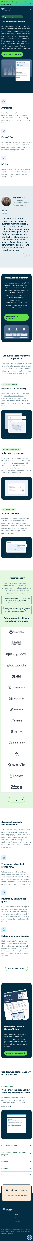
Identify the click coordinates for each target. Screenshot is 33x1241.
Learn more (5, 1107)
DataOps (18, 307)
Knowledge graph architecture (12, 317)
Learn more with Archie (11, 54)
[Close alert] (31, 3)
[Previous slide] (25, 255)
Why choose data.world (16, 968)
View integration (15, 800)
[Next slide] (29, 255)
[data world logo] (7, 9)
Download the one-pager (14, 1053)
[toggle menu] (31, 9)
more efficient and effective (13, 396)
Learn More (5, 4)
